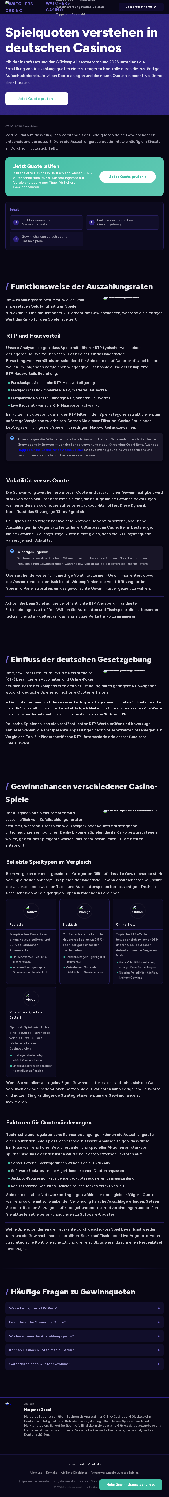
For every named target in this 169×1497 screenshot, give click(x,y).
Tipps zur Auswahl (70, 14)
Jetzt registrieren (139, 6)
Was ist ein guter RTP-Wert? (33, 1308)
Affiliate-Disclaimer (74, 1472)
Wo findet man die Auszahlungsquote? (41, 1336)
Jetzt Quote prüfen (35, 98)
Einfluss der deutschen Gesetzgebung (115, 222)
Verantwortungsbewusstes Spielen (115, 1472)
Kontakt (51, 1472)
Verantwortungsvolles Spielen (80, 7)
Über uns (36, 1472)
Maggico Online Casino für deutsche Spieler (50, 450)
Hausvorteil (75, 1464)
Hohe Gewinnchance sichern (129, 1485)
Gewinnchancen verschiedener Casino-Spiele (45, 239)
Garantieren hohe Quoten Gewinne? (39, 1364)
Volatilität (95, 1464)
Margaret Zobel (37, 1410)
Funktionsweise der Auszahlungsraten (37, 222)
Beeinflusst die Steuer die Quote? (37, 1322)
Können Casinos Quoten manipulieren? (41, 1350)
